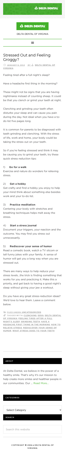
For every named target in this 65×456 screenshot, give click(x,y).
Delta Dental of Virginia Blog (32, 28)
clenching (30, 315)
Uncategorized (31, 312)
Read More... (41, 383)
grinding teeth (30, 321)
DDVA (41, 315)
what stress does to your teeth (33, 330)
